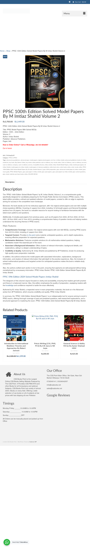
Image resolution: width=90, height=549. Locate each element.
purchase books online (21, 174)
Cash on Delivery (66, 162)
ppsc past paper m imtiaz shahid (32, 172)
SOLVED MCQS (33, 174)
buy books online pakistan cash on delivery (38, 162)
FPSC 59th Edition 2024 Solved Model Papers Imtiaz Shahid (30, 277)
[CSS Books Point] (45, 10)
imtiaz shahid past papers (76, 165)
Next (85, 338)
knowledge (10, 285)
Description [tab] (10, 182)
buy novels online (56, 162)
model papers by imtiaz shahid (19, 167)
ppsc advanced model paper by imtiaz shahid (69, 169)
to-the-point (31, 235)
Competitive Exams (38, 165)
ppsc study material (8, 174)
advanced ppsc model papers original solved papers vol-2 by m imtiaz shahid (42, 160)
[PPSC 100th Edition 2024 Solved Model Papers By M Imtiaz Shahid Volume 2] (45, 81)
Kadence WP (33, 442)
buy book (11, 162)
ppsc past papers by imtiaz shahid (62, 172)
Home (2, 51)
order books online (65, 167)
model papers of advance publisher (39, 167)
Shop (8, 51)
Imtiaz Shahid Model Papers (61, 165)
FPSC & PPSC (13, 158)
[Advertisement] (45, 32)
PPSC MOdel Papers (16, 172)
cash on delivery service (25, 165)
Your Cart (80, 2)
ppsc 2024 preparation (49, 169)
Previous (5, 338)
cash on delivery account (79, 162)
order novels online (76, 167)
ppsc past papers (47, 172)
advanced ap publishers (13, 160)
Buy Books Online (20, 162)
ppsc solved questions (79, 172)
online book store (54, 167)
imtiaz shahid (48, 165)
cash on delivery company (10, 165)
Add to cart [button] (16, 360)
